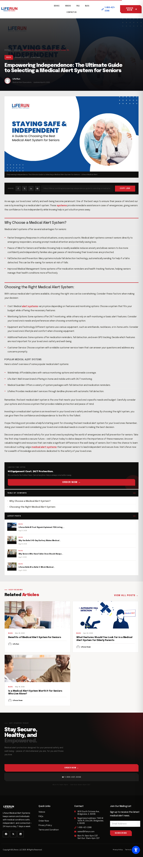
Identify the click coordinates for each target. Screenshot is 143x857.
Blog (87, 6)
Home (7, 50)
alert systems (30, 306)
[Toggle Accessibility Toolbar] (136, 850)
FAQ (77, 6)
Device (56, 6)
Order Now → (71, 482)
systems (62, 205)
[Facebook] (6, 834)
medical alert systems (44, 447)
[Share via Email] (37, 188)
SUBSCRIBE (121, 833)
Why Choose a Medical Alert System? (30, 501)
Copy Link (125, 188)
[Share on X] (24, 188)
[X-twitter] (13, 834)
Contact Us (71, 12)
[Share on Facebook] (18, 188)
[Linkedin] (20, 834)
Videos (68, 6)
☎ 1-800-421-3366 (71, 777)
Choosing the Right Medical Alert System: (32, 507)
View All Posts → (126, 595)
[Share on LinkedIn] (31, 188)
